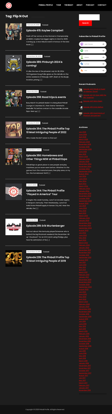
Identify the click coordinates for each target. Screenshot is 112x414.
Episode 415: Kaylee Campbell (44, 30)
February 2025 (84, 159)
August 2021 (83, 260)
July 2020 (82, 292)
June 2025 (83, 152)
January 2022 (84, 248)
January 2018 (84, 363)
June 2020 (83, 294)
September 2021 (85, 257)
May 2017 (82, 380)
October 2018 (84, 343)
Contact (102, 5)
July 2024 (82, 176)
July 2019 (82, 321)
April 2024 (82, 184)
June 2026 (83, 134)
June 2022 (83, 235)
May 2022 (82, 238)
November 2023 (85, 196)
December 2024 (85, 164)
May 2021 (82, 267)
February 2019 (84, 334)
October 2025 (84, 147)
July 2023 (82, 206)
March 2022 (83, 243)
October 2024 (84, 169)
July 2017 (82, 378)
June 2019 (82, 324)
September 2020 (85, 287)
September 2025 (85, 149)
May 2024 (82, 181)
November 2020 (85, 282)
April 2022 (82, 240)
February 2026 (84, 142)
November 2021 (85, 252)
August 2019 (83, 319)
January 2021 (84, 277)
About (79, 5)
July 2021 (82, 262)
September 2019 (85, 316)
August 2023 (83, 203)
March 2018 (83, 361)
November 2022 (85, 225)
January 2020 (84, 307)
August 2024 (84, 174)
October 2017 (84, 371)
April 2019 (82, 329)
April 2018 (82, 358)
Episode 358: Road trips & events (46, 97)
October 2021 (84, 255)
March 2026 (83, 139)
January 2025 (84, 161)
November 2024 (85, 166)
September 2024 (85, 171)
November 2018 (85, 341)
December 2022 (85, 223)
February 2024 (84, 189)
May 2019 (82, 326)
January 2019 (84, 336)
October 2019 (84, 314)
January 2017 (84, 388)
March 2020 (83, 302)
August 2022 (83, 230)
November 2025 (85, 144)
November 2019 (85, 312)
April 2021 (82, 270)
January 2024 (84, 191)
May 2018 (82, 356)
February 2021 (84, 275)
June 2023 (83, 208)
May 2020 (82, 297)
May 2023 (82, 211)
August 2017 (83, 375)
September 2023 (85, 201)
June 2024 (83, 179)
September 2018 (85, 346)
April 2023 (82, 213)
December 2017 (85, 366)
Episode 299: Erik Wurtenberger (45, 225)
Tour (58, 5)
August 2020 (83, 289)
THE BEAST (68, 5)
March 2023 (83, 216)
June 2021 (82, 265)
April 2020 (82, 299)
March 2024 (83, 186)
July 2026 (82, 132)
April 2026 (82, 137)
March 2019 (83, 331)
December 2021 (85, 250)
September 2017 (85, 373)
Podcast (90, 5)
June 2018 (82, 353)
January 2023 (84, 220)
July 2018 (82, 351)
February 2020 (84, 304)
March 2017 (83, 383)
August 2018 (83, 348)
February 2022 (84, 245)
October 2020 (84, 285)
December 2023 (85, 193)
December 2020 (85, 280)
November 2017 (85, 368)
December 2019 (85, 309)
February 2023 (84, 218)
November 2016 (85, 390)
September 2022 (85, 228)
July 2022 (82, 233)
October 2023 (84, 198)
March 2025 (83, 157)
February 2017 (84, 385)
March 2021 (83, 272)
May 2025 (82, 154)
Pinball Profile (46, 5)
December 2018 (85, 339)
